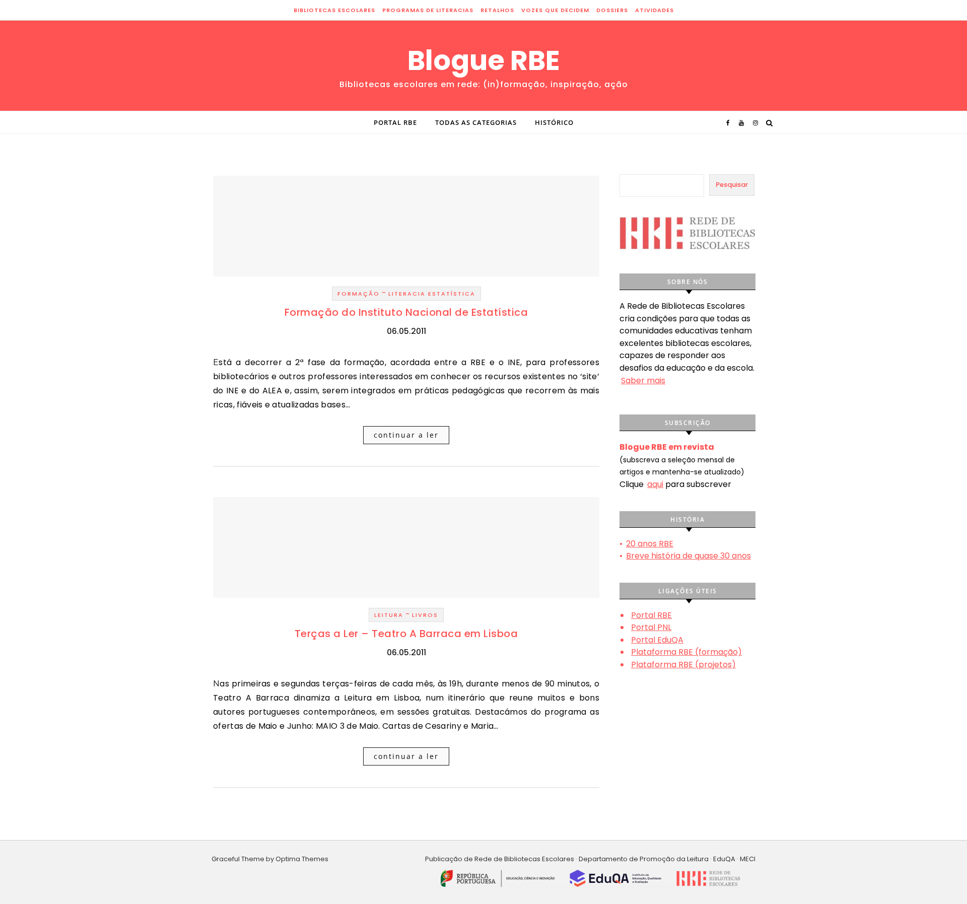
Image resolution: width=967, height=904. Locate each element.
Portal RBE (395, 122)
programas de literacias (427, 10)
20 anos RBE (649, 543)
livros (425, 615)
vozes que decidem (555, 10)
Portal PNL (651, 627)
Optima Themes (301, 859)
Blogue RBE (483, 60)
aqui (655, 484)
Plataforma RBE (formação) (686, 652)
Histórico (554, 122)
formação (358, 294)
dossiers (612, 10)
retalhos (497, 10)
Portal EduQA (657, 640)
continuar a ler (406, 435)
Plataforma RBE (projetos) (683, 664)
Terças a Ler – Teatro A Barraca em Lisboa (406, 634)
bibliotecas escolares (334, 10)
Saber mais (643, 380)
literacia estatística (431, 294)
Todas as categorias (476, 122)
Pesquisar (732, 184)
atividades (654, 10)
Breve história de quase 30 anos (688, 556)
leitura (388, 615)
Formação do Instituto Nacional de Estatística (406, 312)
